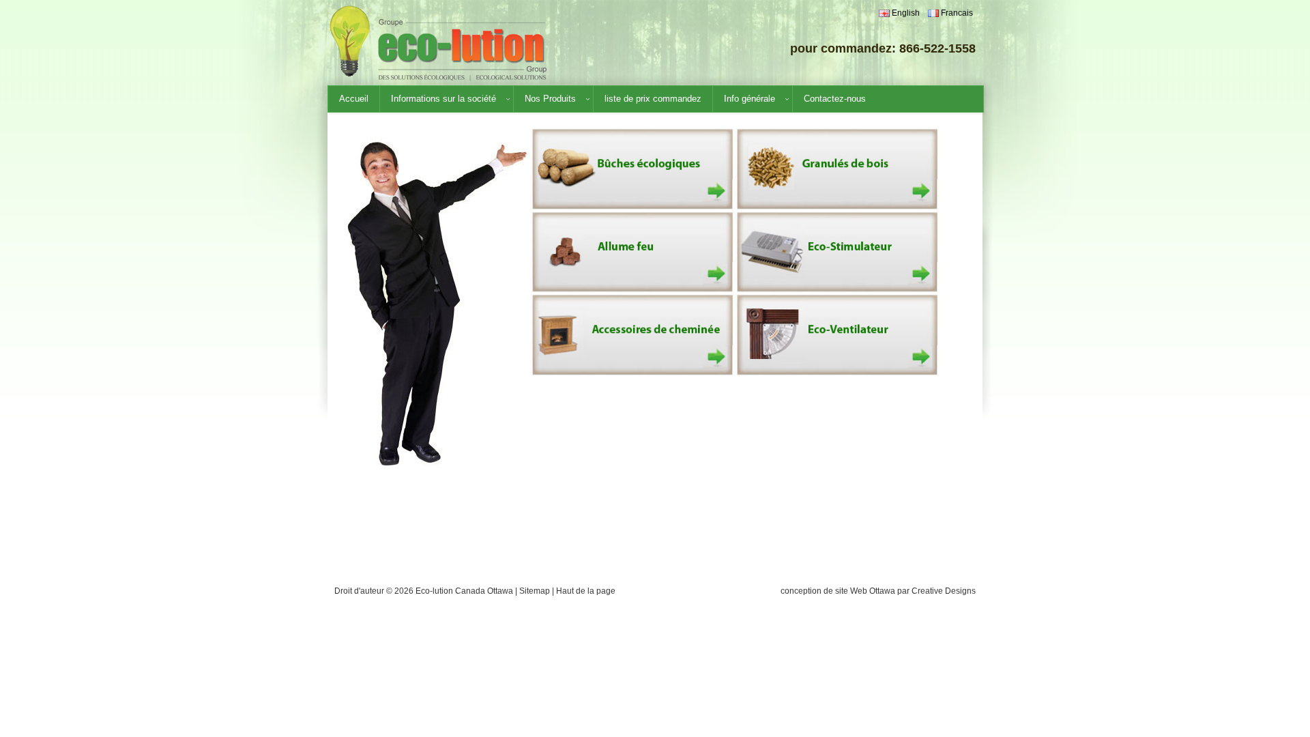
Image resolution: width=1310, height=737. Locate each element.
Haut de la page (585, 591)
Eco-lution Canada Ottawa (464, 591)
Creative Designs (944, 591)
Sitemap (534, 591)
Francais (956, 13)
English (905, 13)
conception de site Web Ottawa (838, 591)
